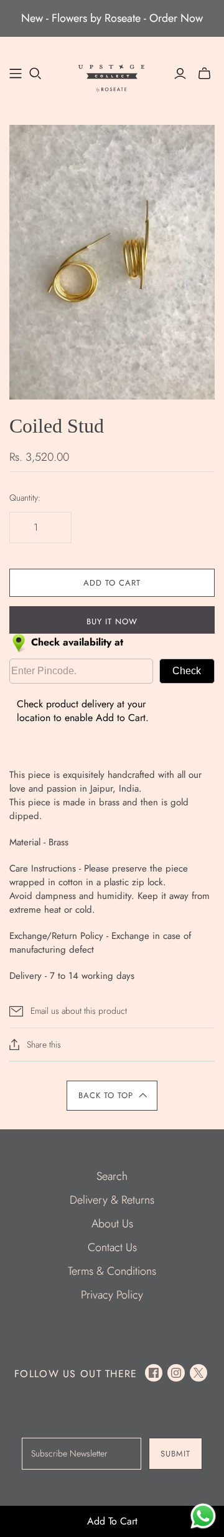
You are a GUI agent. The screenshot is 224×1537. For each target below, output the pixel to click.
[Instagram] (176, 1373)
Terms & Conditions (112, 1271)
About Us (112, 1223)
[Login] (180, 74)
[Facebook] (153, 1373)
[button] (112, 1096)
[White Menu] (15, 73)
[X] (198, 1373)
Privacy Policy (112, 1295)
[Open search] (35, 73)
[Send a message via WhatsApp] (203, 1516)
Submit (175, 1454)
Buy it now (112, 621)
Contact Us (112, 1247)
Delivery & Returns (112, 1200)
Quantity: (24, 498)
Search (112, 1176)
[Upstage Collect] (112, 76)
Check (186, 670)
